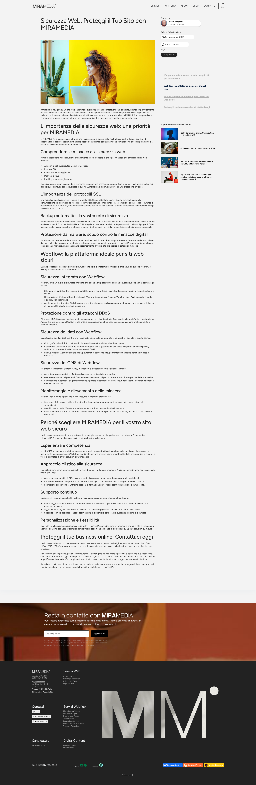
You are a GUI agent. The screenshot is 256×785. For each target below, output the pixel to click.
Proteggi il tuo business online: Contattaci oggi (187, 107)
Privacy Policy (91, 640)
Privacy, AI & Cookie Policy (42, 689)
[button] (128, 775)
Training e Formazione (71, 726)
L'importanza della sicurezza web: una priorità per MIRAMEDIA (186, 77)
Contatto (209, 6)
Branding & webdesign (71, 679)
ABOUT (184, 6)
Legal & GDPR (68, 684)
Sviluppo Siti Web (70, 681)
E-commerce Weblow (71, 716)
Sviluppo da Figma (70, 714)
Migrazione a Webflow (71, 711)
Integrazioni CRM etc (71, 721)
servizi (155, 6)
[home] (44, 5)
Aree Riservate (68, 719)
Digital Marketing (69, 676)
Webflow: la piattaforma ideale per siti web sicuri (185, 87)
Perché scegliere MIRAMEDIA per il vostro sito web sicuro (186, 98)
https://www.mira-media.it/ (54, 559)
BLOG (196, 6)
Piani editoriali (68, 748)
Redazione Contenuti (71, 745)
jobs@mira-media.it (39, 745)
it (223, 4)
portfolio (170, 6)
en (222, 7)
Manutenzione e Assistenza (73, 723)
